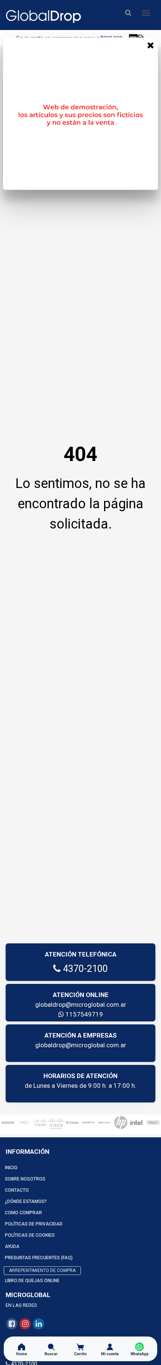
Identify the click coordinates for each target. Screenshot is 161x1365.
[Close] (150, 45)
